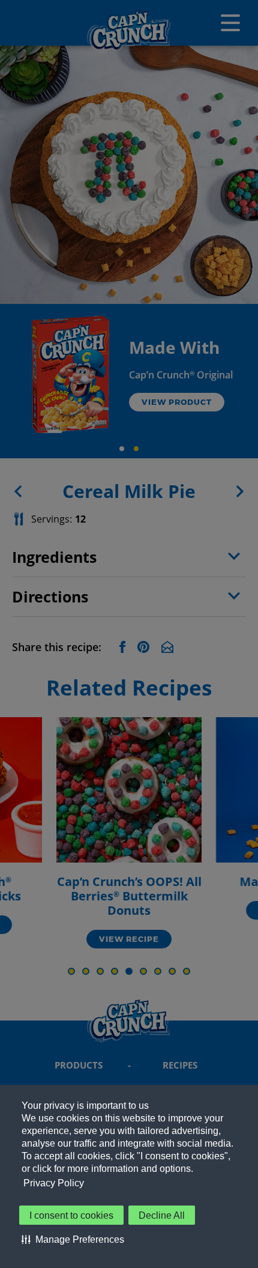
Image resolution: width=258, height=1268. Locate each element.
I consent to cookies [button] (71, 1215)
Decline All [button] (162, 1215)
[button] (73, 1239)
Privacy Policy (53, 1183)
